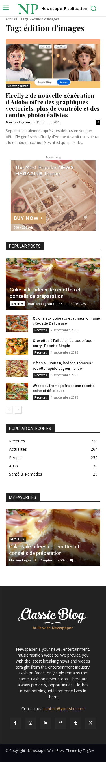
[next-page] (18, 410)
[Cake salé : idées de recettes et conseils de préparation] (53, 284)
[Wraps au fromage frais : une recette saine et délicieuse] (17, 391)
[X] (90, 723)
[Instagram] (30, 723)
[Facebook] (15, 723)
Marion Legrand (19, 122)
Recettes (17, 304)
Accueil (11, 19)
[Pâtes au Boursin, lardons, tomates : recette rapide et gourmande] (17, 368)
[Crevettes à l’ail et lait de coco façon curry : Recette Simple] (17, 346)
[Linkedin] (45, 723)
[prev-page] (9, 410)
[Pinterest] (60, 723)
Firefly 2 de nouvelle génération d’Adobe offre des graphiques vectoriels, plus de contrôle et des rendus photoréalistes (53, 105)
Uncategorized (18, 86)
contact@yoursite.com (64, 708)
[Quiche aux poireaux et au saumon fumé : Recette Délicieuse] (17, 323)
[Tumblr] (75, 723)
